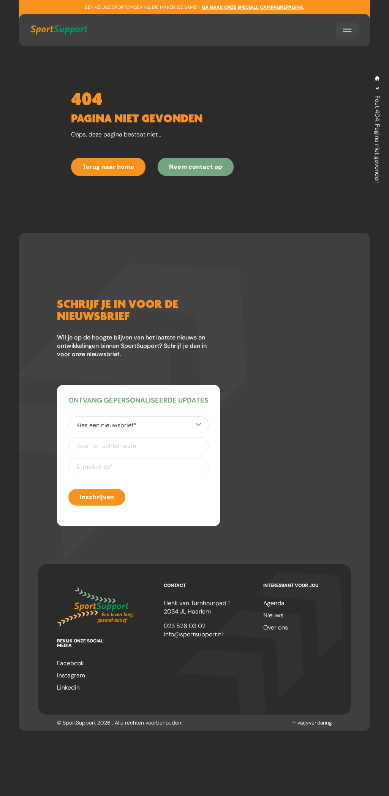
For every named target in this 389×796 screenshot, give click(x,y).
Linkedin (68, 687)
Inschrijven (97, 497)
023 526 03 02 (185, 626)
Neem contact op (195, 167)
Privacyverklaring (311, 722)
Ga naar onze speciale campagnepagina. (253, 7)
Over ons (275, 627)
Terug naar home (108, 167)
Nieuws (273, 615)
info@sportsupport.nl (193, 634)
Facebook (70, 663)
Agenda (274, 603)
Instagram (71, 675)
